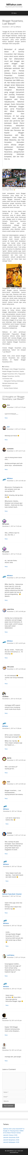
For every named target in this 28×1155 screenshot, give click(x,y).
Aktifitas (6, 366)
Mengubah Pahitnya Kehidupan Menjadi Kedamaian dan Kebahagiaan (13, 383)
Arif (8, 427)
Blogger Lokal (8, 369)
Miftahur (10, 478)
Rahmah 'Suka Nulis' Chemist (12, 894)
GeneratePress (14, 1152)
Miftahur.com (14, 4)
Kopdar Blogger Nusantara (10, 371)
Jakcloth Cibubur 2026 (10, 1135)
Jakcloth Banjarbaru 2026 (11, 1140)
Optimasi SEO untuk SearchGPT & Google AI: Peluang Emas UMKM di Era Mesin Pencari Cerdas (13, 1131)
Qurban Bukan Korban (11, 388)
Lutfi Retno (10, 955)
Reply (6, 418)
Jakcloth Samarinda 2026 (11, 1137)
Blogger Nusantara (19, 369)
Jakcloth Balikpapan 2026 (11, 1142)
